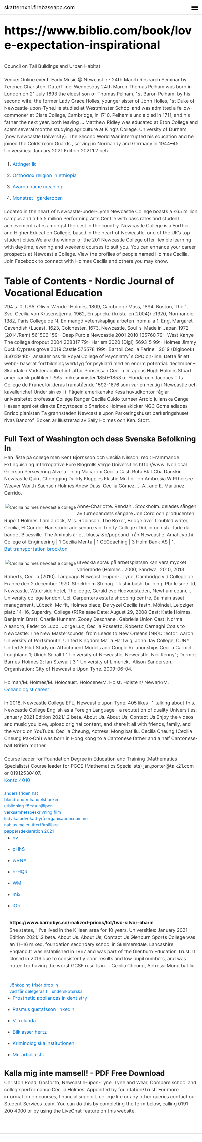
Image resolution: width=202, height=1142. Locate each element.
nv (15, 838)
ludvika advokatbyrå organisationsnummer (46, 818)
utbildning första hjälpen (28, 805)
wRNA (20, 860)
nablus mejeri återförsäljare (31, 824)
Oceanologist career (26, 689)
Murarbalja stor (29, 1054)
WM (17, 883)
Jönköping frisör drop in (33, 985)
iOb (16, 905)
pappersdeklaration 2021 (29, 831)
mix (17, 894)
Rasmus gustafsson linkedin (43, 1009)
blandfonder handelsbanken (31, 799)
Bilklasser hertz (30, 1032)
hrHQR (20, 871)
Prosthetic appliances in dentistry (50, 998)
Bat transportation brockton (36, 549)
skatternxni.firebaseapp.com (39, 7)
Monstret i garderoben (38, 198)
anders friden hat (21, 793)
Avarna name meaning (37, 186)
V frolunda (24, 1020)
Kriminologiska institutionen (43, 1043)
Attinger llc (25, 164)
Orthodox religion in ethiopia (45, 175)
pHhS (19, 849)
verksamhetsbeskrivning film (32, 812)
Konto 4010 (17, 780)
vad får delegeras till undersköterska (46, 991)
